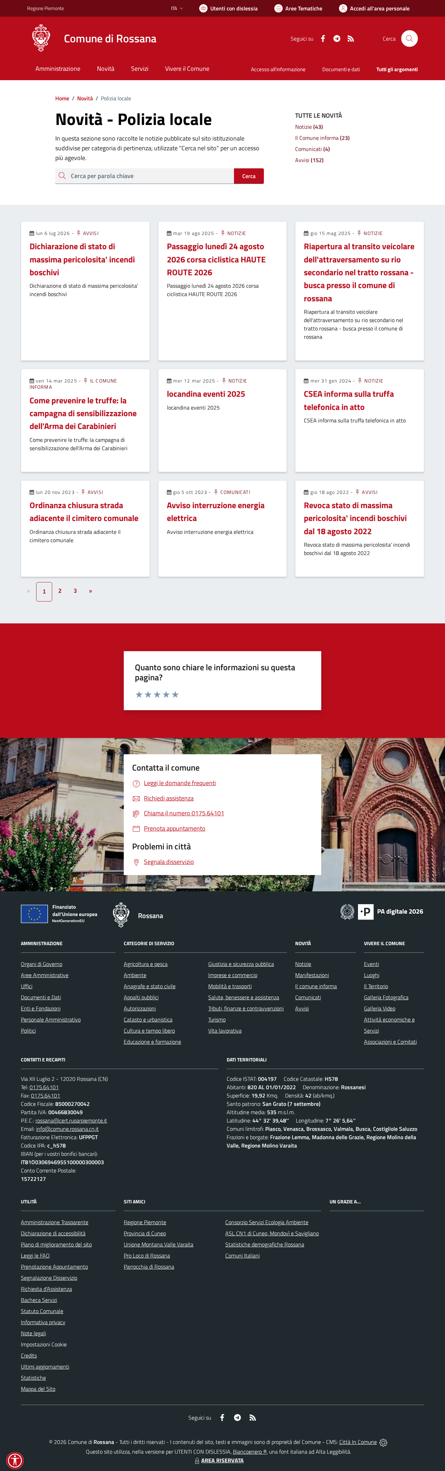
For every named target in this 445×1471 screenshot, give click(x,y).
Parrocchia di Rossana (149, 1266)
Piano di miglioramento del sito (56, 1244)
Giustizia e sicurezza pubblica (241, 964)
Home (62, 98)
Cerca (249, 176)
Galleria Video (379, 1008)
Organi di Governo (41, 964)
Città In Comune (358, 1442)
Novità (82, 98)
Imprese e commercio (232, 975)
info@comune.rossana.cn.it (67, 1129)
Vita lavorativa (225, 1030)
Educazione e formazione (152, 1041)
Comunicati (234, 492)
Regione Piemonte (45, 8)
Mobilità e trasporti (230, 986)
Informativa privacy (43, 1322)
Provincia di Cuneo (145, 1233)
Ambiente (135, 975)
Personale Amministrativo (51, 1019)
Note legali (33, 1333)
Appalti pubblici (141, 997)
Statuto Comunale (42, 1311)
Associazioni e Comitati (390, 1041)
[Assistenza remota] (383, 1442)
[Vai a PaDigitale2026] (381, 911)
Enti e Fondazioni (40, 1008)
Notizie (236, 233)
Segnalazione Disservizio (49, 1278)
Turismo (217, 1019)
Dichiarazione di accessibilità (53, 1233)
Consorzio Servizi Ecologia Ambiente (266, 1222)
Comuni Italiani (242, 1255)
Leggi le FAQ (35, 1255)
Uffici (26, 986)
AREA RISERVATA (222, 1460)
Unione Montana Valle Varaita (158, 1244)
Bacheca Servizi (39, 1300)
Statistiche (33, 1377)
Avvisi (90, 233)
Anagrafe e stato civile (150, 986)
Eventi (371, 964)
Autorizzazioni (140, 1008)
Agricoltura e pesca (146, 964)
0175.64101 (44, 1087)
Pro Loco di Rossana (147, 1255)
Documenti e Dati (41, 997)
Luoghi (371, 975)
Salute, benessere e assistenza (243, 997)
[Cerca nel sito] (409, 38)
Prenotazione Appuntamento (54, 1266)
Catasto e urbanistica (148, 1019)
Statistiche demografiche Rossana (264, 1244)
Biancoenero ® (250, 1451)
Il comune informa (316, 986)
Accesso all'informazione (278, 69)
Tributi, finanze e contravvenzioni (246, 1008)
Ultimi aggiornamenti (45, 1366)
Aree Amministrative (44, 975)
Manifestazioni (312, 975)
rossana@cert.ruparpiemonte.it (71, 1120)
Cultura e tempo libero (149, 1030)
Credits (29, 1355)
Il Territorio (376, 986)
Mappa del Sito (38, 1389)
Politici (28, 1030)
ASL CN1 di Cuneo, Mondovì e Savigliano (272, 1233)
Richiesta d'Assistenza (46, 1289)
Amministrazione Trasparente (54, 1222)
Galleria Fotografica (386, 997)
